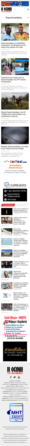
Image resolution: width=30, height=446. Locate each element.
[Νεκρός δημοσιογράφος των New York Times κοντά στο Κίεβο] (15, 135)
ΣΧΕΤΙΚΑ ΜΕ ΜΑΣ (7, 427)
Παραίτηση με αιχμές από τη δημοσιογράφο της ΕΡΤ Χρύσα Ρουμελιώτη (13, 80)
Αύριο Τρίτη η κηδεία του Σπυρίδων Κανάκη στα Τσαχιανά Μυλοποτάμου (20, 210)
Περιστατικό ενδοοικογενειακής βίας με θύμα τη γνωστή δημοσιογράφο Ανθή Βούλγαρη (20, 275)
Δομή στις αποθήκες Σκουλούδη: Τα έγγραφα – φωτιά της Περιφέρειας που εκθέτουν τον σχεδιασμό (21, 253)
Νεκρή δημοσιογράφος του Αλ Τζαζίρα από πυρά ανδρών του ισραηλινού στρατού (13, 114)
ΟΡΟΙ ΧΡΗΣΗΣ (17, 427)
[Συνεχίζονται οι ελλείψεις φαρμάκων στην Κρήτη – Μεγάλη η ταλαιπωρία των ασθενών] (6, 285)
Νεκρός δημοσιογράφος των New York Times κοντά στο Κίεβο (14, 148)
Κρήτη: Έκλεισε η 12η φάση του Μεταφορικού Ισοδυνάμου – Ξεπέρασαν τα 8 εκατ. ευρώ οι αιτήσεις (20, 296)
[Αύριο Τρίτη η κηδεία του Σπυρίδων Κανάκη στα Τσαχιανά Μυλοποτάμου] (6, 211)
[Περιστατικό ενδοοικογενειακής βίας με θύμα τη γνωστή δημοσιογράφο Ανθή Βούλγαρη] (6, 274)
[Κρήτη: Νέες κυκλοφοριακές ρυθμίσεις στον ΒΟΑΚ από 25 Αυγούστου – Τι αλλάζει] (6, 231)
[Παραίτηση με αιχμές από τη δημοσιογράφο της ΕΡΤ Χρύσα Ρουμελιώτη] (15, 66)
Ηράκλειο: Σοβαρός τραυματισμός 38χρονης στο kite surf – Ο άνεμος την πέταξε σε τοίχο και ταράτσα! (20, 242)
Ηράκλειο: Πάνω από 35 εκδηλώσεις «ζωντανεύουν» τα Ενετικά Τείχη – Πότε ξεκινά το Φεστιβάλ (20, 221)
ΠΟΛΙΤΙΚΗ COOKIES (19, 429)
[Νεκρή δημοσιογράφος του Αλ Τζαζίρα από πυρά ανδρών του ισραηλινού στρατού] (15, 101)
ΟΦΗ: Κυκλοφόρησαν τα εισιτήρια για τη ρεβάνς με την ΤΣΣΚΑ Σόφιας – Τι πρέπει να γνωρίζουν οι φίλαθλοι (21, 307)
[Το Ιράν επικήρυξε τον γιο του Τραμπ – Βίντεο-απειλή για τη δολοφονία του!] (6, 264)
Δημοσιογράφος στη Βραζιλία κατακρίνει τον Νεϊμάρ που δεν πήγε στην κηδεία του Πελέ (13, 45)
